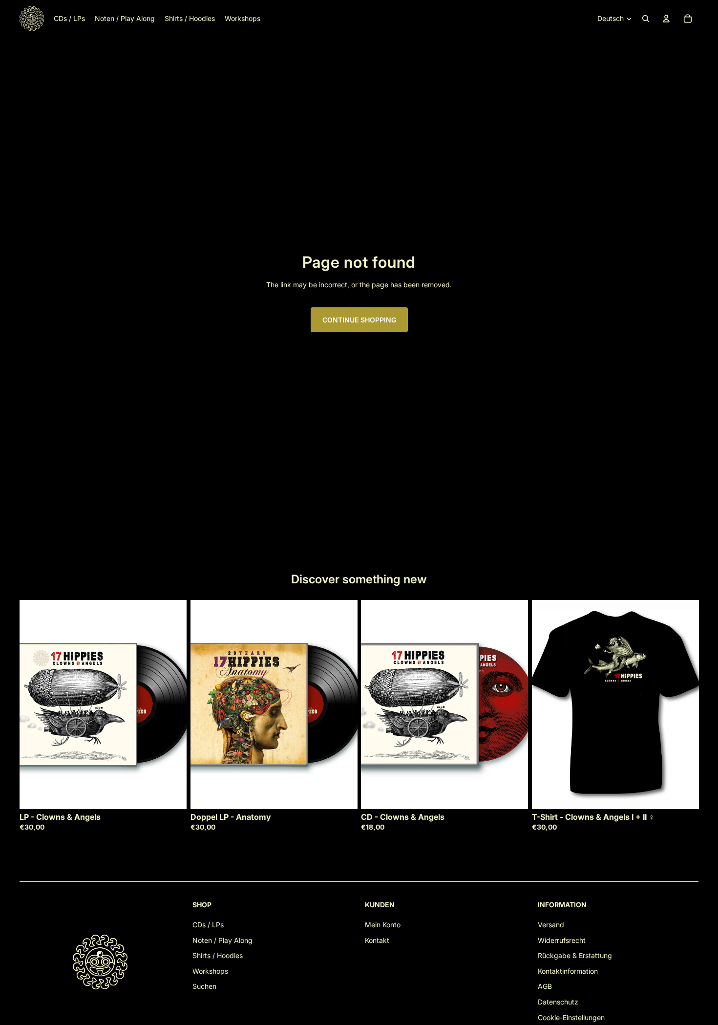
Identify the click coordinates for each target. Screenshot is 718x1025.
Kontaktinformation (568, 971)
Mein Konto (383, 924)
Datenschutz (558, 1002)
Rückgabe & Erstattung (575, 955)
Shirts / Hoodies (217, 955)
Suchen (204, 986)
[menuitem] (69, 18)
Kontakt (377, 940)
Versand (551, 924)
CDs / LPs (208, 924)
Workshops (210, 971)
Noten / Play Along (222, 940)
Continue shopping (359, 320)
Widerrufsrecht (562, 940)
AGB (545, 986)
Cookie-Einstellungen (571, 1017)
